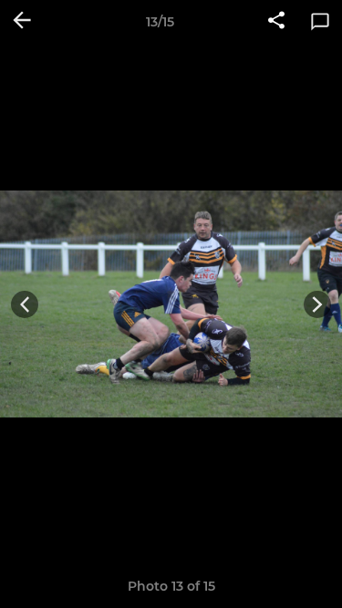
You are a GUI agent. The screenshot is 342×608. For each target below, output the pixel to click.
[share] (276, 22)
